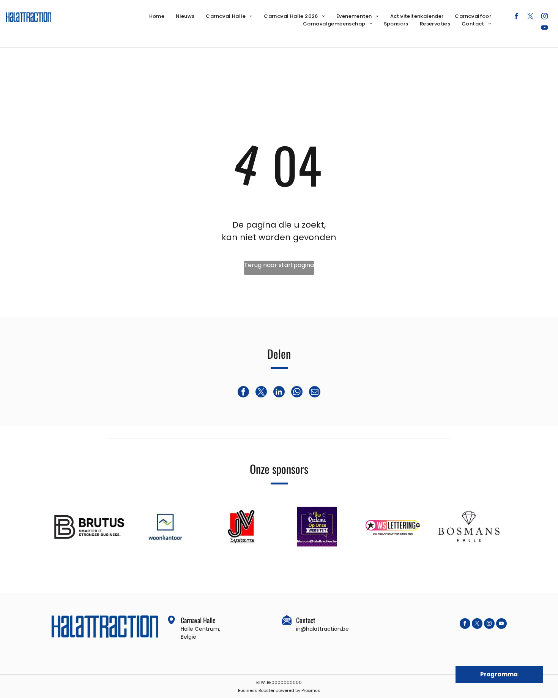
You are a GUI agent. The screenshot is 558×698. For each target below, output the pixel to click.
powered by (288, 690)
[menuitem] (156, 16)
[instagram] (544, 17)
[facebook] (516, 17)
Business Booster (256, 690)
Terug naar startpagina (279, 265)
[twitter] (530, 17)
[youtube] (544, 28)
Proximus (310, 690)
